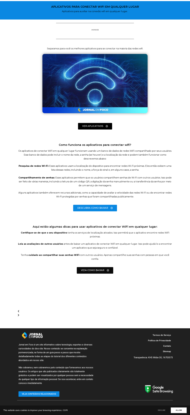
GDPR (65, 410)
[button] (92, 311)
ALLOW (179, 410)
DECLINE (161, 410)
